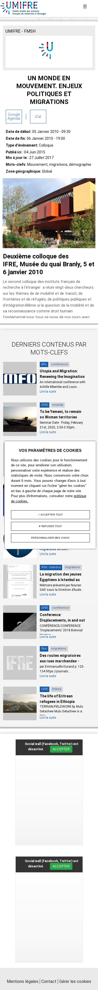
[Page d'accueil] (23, 14)
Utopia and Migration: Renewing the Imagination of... (62, 376)
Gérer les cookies (75, 981)
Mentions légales (22, 981)
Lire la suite (48, 391)
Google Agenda (14, 116)
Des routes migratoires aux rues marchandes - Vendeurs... (60, 661)
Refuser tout (51, 526)
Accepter (61, 749)
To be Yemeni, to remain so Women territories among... (60, 417)
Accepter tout (51, 514)
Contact (48, 981)
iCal (38, 116)
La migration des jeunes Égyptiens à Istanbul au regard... (61, 579)
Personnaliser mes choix (50, 537)
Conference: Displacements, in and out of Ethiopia (62, 620)
